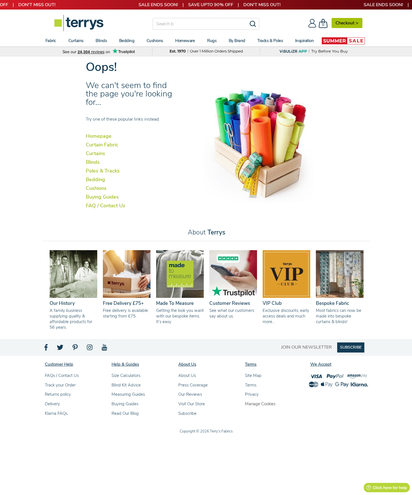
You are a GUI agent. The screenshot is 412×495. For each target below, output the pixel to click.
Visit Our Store (191, 404)
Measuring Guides (128, 394)
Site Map (253, 375)
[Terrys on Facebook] (46, 349)
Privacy (252, 394)
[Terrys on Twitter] (60, 349)
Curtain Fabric (102, 144)
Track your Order (60, 385)
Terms (250, 385)
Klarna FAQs (56, 413)
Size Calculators (126, 375)
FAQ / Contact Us (105, 205)
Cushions (96, 188)
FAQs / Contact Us (62, 375)
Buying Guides (102, 197)
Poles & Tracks (103, 170)
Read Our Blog (125, 413)
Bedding (95, 179)
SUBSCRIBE (351, 347)
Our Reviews (190, 394)
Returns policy (58, 394)
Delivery (52, 404)
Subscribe (187, 413)
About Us (187, 375)
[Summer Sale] (343, 40)
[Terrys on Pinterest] (75, 349)
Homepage (99, 136)
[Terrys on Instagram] (90, 349)
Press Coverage (193, 385)
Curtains (95, 153)
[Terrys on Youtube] (105, 349)
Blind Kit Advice (126, 385)
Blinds (93, 162)
